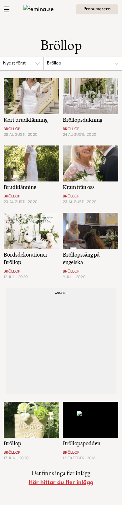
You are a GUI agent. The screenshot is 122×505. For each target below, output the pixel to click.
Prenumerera (97, 9)
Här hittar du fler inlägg (61, 482)
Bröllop (54, 63)
